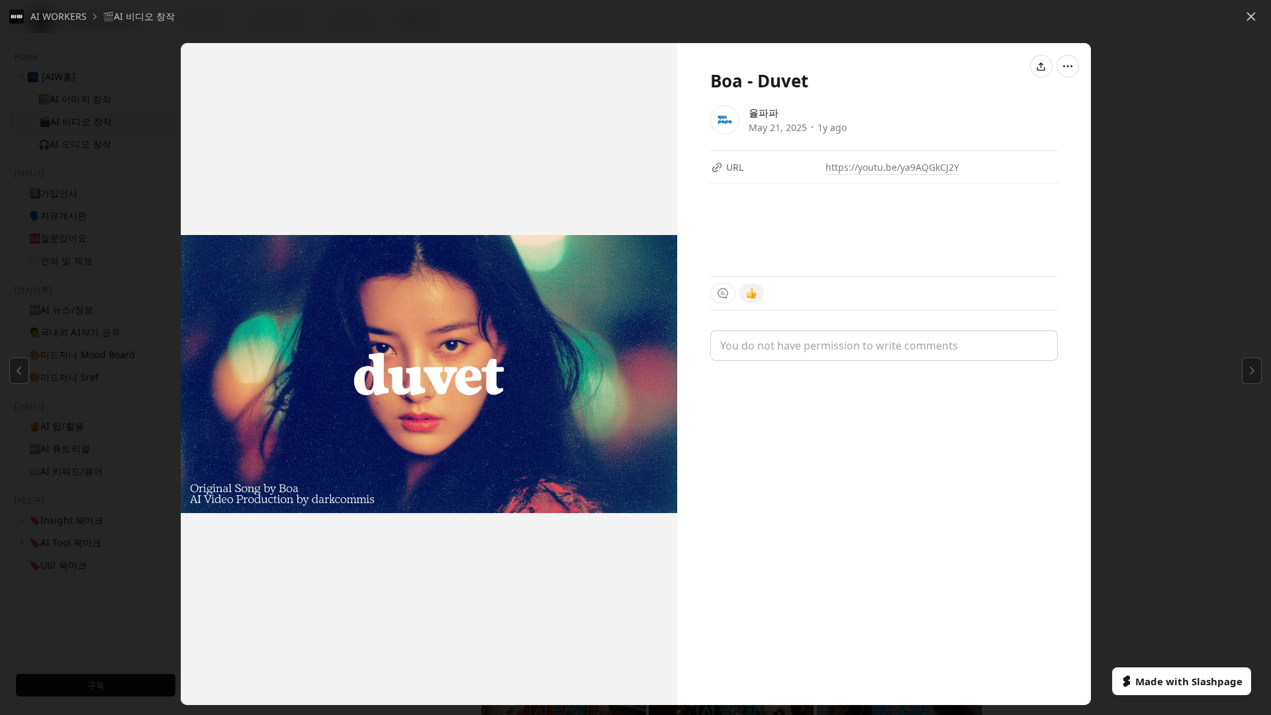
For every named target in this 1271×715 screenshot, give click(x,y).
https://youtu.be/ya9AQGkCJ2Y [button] (892, 167)
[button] (48, 16)
